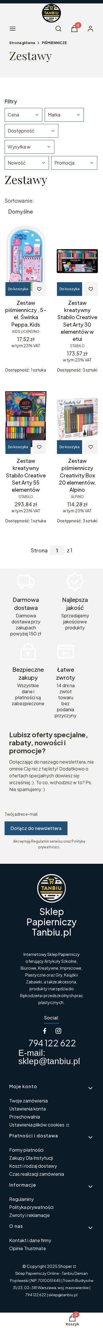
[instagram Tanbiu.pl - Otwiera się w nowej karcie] (58, 1030)
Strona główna (22, 43)
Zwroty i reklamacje (29, 1215)
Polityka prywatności (31, 1207)
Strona (39, 550)
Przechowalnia (24, 1117)
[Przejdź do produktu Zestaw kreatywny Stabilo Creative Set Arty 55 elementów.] (26, 419)
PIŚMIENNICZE (54, 43)
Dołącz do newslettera (36, 828)
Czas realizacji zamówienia (36, 1174)
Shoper (65, 1266)
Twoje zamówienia (28, 1101)
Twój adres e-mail (21, 814)
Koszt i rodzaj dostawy (33, 1166)
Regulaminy (21, 1199)
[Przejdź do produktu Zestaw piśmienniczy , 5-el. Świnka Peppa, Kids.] (26, 261)
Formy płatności (26, 1150)
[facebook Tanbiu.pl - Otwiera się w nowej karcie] (44, 1030)
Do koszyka (18, 289)
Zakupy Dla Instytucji (31, 1158)
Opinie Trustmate (27, 1248)
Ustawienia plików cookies (37, 1125)
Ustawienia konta (27, 1109)
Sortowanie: (19, 200)
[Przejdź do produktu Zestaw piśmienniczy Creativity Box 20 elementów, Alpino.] (77, 419)
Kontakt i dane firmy (30, 1240)
